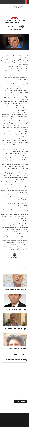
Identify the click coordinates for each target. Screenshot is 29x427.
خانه (26, 13)
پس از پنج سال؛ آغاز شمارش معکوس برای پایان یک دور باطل (15, 329)
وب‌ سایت (25, 394)
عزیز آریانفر (18, 26)
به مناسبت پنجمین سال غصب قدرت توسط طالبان (15, 290)
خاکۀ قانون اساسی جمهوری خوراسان (17, 348)
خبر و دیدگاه (21, 13)
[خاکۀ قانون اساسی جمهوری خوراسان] (15, 339)
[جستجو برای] (27, 7)
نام (26, 380)
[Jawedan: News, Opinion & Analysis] (19, 7)
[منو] (2, 7)
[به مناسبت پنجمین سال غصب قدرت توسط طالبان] (15, 280)
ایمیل (26, 387)
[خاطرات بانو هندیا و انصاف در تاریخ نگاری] (15, 300)
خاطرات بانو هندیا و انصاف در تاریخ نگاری (16, 309)
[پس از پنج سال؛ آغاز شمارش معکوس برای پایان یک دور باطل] (15, 319)
